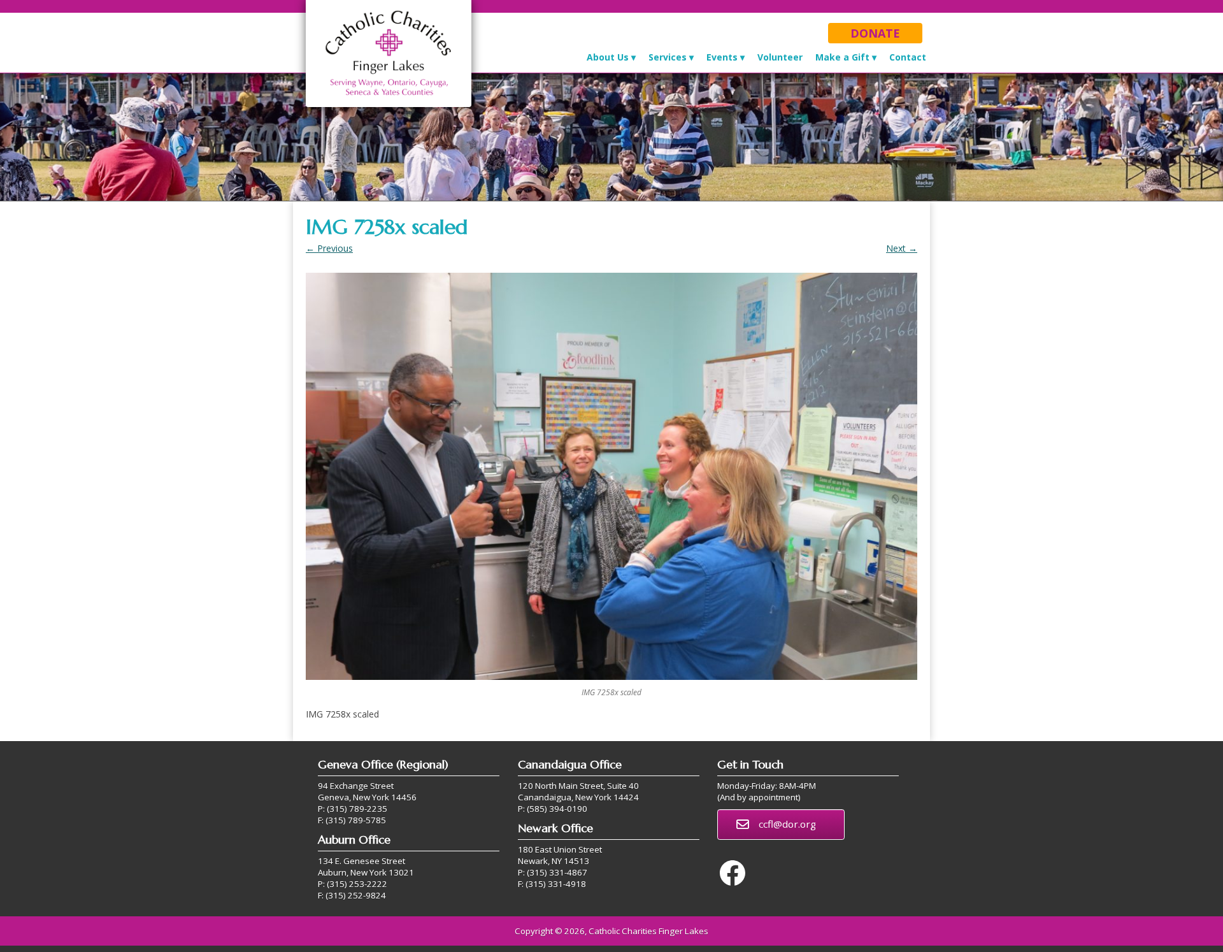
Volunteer (780, 57)
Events (722, 57)
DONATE (875, 33)
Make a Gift (842, 57)
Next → (901, 248)
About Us (608, 57)
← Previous (329, 248)
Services (667, 57)
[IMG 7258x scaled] (611, 476)
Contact (907, 57)
